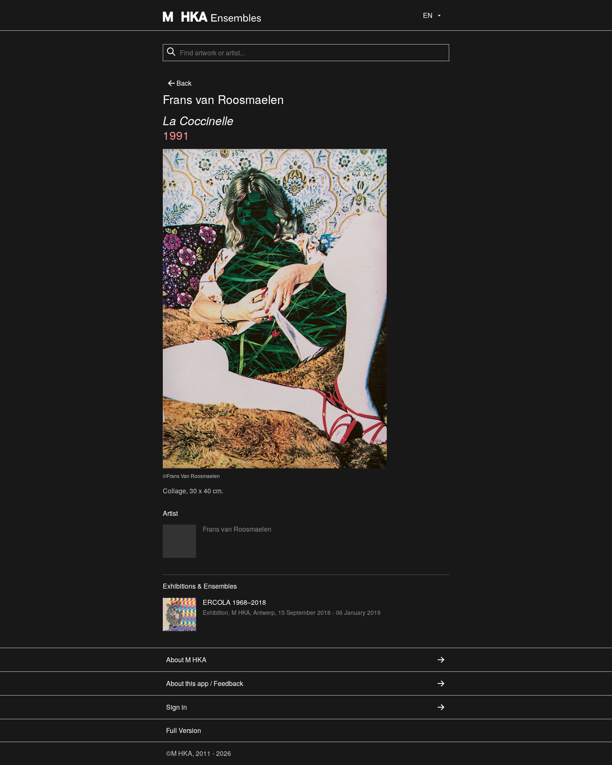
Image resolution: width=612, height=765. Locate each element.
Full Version (183, 730)
